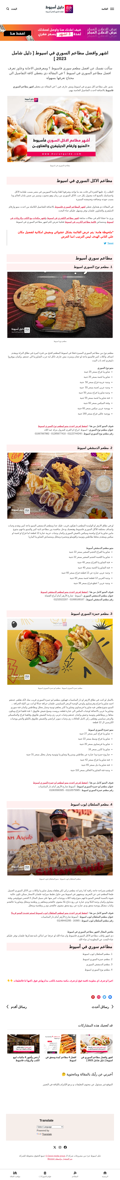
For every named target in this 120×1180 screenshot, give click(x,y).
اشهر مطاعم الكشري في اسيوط (63, 218)
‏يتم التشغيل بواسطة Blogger (60, 1159)
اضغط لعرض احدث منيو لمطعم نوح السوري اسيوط (63, 426)
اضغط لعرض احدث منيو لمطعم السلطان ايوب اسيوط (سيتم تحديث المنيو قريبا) (49, 913)
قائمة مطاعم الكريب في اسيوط (80, 222)
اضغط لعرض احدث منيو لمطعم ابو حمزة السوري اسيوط (60, 782)
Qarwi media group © (55, 1156)
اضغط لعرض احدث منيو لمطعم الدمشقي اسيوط (64, 592)
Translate (47, 1134)
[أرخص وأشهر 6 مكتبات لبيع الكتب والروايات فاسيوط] (23, 1044)
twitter (54, 1147)
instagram (60, 1147)
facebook (65, 1147)
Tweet (110, 243)
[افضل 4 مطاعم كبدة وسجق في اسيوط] (60, 1044)
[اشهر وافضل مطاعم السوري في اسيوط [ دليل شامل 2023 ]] (96, 1044)
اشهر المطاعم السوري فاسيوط (70, 207)
